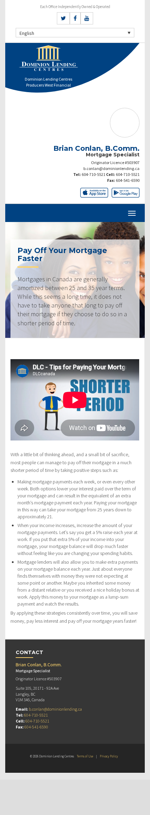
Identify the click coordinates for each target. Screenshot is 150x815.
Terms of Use (85, 756)
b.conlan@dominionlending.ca (111, 168)
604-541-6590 (128, 180)
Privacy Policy (109, 756)
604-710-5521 (93, 174)
